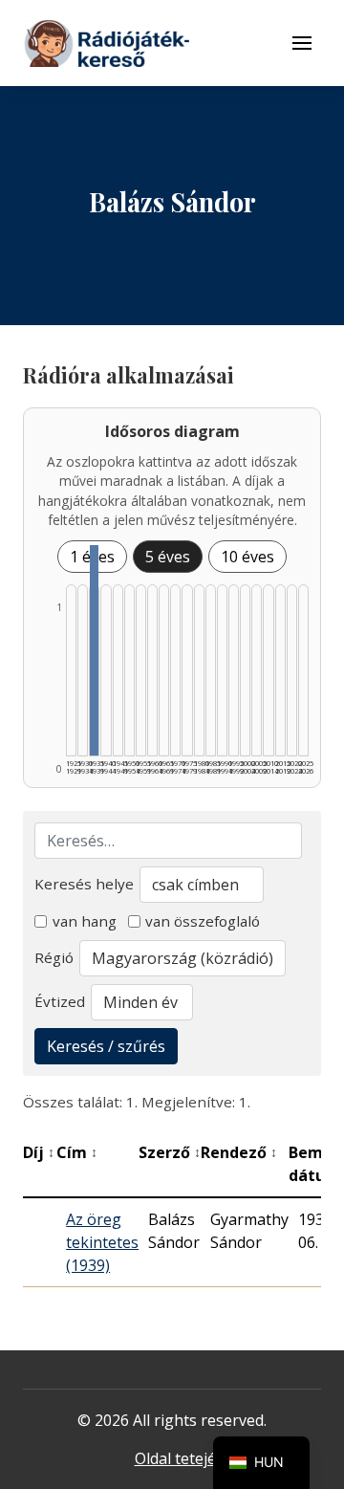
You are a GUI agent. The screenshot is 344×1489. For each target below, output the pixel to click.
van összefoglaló (202, 921)
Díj (38, 1152)
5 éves (167, 556)
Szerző (170, 1152)
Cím (76, 1152)
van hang (85, 921)
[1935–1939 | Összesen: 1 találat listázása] (94, 650)
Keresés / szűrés (106, 1046)
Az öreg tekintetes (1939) (102, 1242)
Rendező (239, 1152)
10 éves (247, 556)
